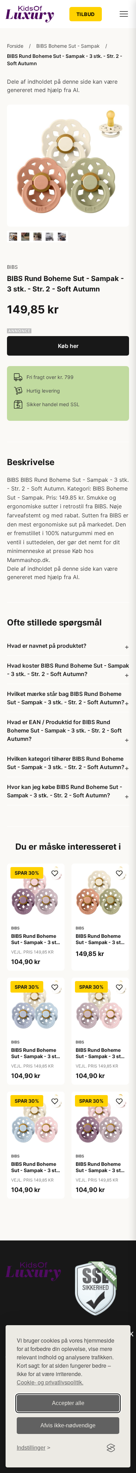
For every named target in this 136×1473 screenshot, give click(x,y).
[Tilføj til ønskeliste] (54, 873)
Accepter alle (68, 1403)
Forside (15, 46)
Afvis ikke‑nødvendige (68, 1425)
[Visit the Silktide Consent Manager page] (111, 1448)
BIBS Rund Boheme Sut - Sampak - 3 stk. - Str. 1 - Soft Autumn (100, 945)
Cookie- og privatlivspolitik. (50, 1382)
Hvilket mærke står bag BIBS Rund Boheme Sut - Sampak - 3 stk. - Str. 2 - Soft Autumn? (65, 698)
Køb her (68, 345)
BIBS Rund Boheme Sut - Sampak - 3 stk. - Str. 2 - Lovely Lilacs (100, 1173)
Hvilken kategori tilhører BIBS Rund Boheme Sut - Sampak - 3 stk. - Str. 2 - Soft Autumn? (65, 762)
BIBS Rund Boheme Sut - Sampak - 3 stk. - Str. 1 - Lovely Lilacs (35, 945)
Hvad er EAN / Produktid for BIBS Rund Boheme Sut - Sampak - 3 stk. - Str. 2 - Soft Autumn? (64, 730)
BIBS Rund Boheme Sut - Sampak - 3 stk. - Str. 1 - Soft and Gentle (100, 1059)
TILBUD (85, 14)
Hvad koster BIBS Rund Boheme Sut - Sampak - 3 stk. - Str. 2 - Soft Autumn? (68, 669)
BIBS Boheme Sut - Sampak (68, 46)
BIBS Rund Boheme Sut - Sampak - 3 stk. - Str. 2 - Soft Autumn (64, 59)
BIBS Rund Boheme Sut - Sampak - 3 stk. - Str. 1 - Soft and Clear (35, 1059)
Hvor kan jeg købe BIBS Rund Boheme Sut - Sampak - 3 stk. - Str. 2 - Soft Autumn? (64, 791)
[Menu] (124, 14)
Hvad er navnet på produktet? (46, 645)
